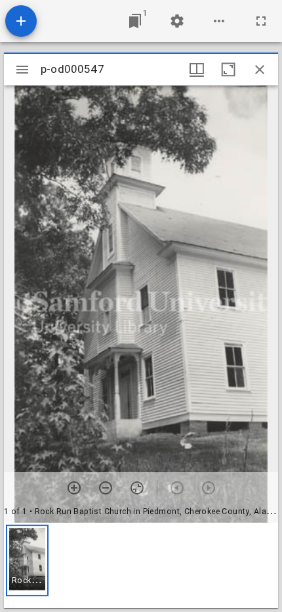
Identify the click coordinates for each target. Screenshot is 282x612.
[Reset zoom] (137, 488)
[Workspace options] (219, 21)
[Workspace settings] (177, 21)
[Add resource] (21, 21)
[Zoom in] (74, 488)
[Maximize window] (228, 69)
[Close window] (259, 69)
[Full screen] (261, 21)
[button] (27, 560)
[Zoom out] (105, 488)
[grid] (141, 565)
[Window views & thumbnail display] (196, 69)
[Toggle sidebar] (22, 69)
